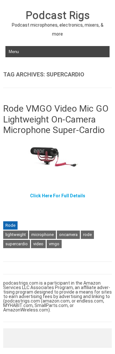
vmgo (54, 243)
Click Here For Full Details (57, 195)
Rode (10, 225)
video (38, 243)
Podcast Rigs (58, 15)
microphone (42, 234)
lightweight (15, 234)
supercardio (16, 243)
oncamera (68, 234)
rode (87, 234)
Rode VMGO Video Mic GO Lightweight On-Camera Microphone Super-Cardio (56, 119)
